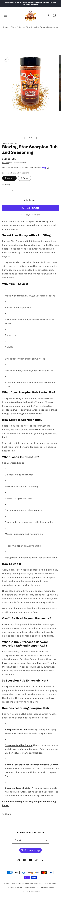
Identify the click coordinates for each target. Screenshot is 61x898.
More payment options (30, 215)
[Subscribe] (46, 840)
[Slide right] (37, 138)
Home (5, 27)
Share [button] (8, 814)
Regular (9, 178)
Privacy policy (16, 888)
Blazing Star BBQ (19, 883)
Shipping (5, 162)
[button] (6, 15)
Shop (13, 27)
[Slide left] (24, 138)
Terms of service (31, 888)
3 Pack (24, 178)
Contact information (31, 892)
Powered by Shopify (34, 883)
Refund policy (51, 883)
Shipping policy (47, 888)
